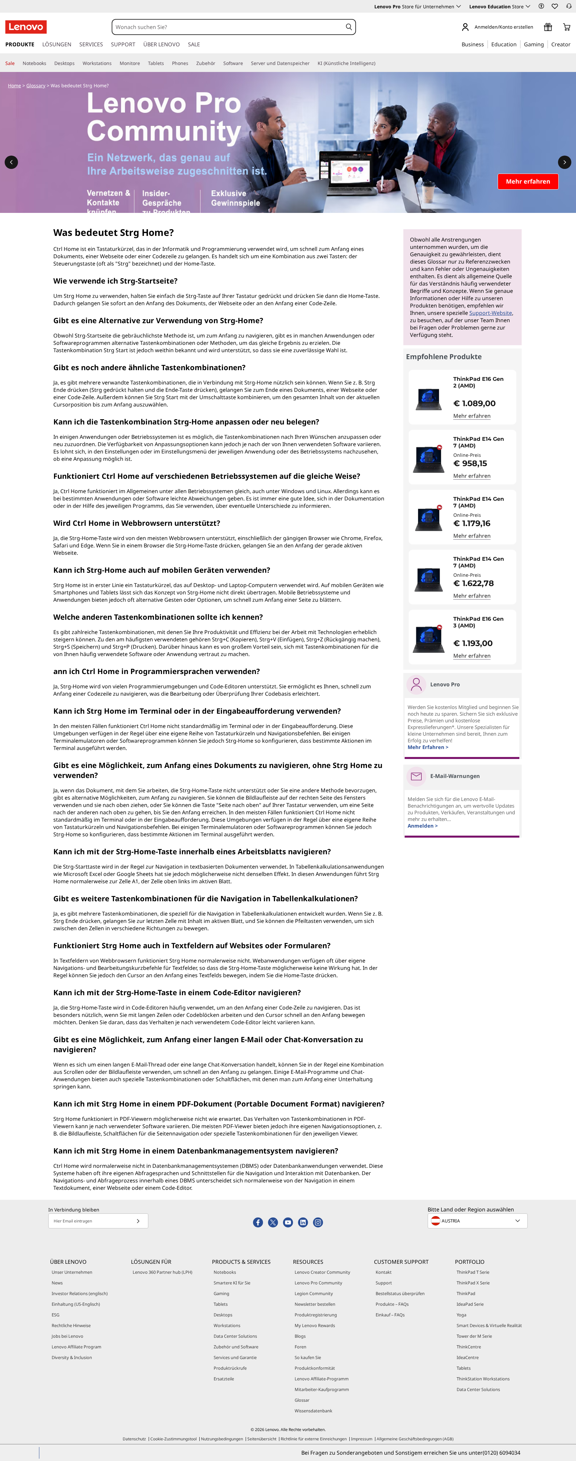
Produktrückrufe (230, 1368)
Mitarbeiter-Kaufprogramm (322, 1389)
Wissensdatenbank (313, 1411)
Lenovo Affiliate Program (76, 1347)
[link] (569, 8)
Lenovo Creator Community (322, 1272)
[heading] (483, 382)
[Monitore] (143, 63)
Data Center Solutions (235, 1336)
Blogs (300, 1336)
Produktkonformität (315, 1368)
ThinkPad (466, 1293)
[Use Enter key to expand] (537, 27)
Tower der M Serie (474, 1336)
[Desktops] (77, 63)
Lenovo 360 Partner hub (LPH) (162, 1272)
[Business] (486, 44)
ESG (55, 1315)
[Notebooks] (49, 63)
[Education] (519, 44)
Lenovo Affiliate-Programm (322, 1379)
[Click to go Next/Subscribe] (138, 1221)
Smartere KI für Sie (232, 1283)
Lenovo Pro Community (318, 1283)
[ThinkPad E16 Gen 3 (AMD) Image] (428, 640)
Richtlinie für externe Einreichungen (314, 1439)
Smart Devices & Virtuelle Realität (489, 1325)
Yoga (461, 1315)
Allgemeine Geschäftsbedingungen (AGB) (415, 1439)
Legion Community (314, 1293)
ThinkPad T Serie (473, 1272)
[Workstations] (114, 63)
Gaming (221, 1293)
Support (384, 1283)
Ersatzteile (224, 1379)
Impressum (361, 1439)
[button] (541, 6)
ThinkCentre (469, 1347)
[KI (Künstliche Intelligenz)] (378, 63)
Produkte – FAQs (392, 1304)
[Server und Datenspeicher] (312, 63)
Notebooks (225, 1272)
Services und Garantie (235, 1357)
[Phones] (191, 63)
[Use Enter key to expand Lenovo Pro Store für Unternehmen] (458, 6)
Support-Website (490, 313)
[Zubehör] (218, 63)
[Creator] (573, 44)
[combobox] (227, 27)
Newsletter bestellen (315, 1304)
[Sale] (17, 63)
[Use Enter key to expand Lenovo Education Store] (528, 6)
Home (14, 85)
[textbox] (478, 1221)
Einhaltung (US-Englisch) (76, 1304)
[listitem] (463, 397)
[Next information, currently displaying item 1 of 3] (564, 162)
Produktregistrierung (316, 1315)
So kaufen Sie (308, 1357)
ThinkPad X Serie (473, 1283)
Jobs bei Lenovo (67, 1336)
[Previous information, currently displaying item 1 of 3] (11, 162)
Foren (300, 1347)
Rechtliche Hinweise (71, 1325)
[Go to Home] (26, 27)
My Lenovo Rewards (315, 1325)
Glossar (302, 1400)
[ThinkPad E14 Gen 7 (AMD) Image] (428, 460)
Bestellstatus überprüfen (400, 1293)
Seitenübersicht (261, 1439)
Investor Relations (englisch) (80, 1293)
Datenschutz (134, 1439)
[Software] (246, 63)
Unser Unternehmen (72, 1272)
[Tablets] (167, 63)
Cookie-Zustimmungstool (173, 1439)
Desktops (223, 1315)
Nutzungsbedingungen (222, 1439)
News (57, 1283)
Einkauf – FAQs (390, 1315)
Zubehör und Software (236, 1347)
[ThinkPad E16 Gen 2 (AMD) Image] (428, 400)
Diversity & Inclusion (72, 1357)
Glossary (35, 85)
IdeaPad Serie (470, 1304)
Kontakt (384, 1272)
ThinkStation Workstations (483, 1379)
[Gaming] (546, 44)
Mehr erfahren (472, 415)
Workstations (227, 1325)
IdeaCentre (468, 1357)
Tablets (221, 1304)
